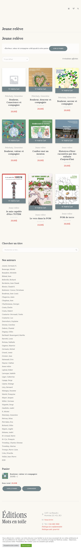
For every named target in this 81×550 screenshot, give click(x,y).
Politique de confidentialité (52, 527)
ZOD (4, 460)
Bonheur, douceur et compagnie (40, 101)
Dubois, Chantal (8, 328)
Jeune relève (40, 147)
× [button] (2, 473)
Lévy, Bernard (7, 387)
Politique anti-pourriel (50, 529)
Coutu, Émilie (7, 307)
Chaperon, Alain (8, 297)
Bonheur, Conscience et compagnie (14, 102)
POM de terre (67, 217)
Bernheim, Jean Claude (10, 283)
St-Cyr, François (8, 439)
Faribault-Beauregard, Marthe (13, 335)
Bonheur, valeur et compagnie (14, 152)
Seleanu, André (7, 432)
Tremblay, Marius (9, 446)
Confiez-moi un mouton (40, 152)
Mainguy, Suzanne (9, 391)
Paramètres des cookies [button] (11, 545)
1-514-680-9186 (53, 524)
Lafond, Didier (7, 370)
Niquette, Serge (8, 405)
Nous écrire (48, 520)
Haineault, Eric (8, 359)
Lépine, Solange (8, 384)
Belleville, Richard (9, 280)
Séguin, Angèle (7, 429)
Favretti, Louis (7, 339)
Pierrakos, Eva (7, 422)
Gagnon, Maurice (8, 346)
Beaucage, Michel (8, 269)
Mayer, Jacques (7, 398)
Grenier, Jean (7, 356)
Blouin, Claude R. (8, 287)
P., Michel (5, 411)
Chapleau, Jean (7, 300)
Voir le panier (58, 48)
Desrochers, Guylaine (10, 321)
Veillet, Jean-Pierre (9, 457)
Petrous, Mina (7, 418)
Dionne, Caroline (8, 325)
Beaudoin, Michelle (9, 273)
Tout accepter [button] (26, 545)
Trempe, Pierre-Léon (10, 450)
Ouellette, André (8, 408)
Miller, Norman (8, 401)
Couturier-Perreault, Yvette (12, 314)
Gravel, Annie (7, 352)
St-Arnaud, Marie (8, 436)
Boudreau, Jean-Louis (10, 293)
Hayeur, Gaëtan (8, 363)
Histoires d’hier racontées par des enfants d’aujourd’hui (67, 155)
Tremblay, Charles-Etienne (12, 443)
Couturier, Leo (7, 318)
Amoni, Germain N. (9, 266)
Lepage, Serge (7, 380)
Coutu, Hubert (7, 311)
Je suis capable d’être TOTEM (14, 212)
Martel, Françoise (8, 394)
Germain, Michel (8, 349)
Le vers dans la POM (40, 218)
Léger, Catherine (8, 377)
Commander (31, 489)
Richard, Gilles (7, 425)
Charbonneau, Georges (10, 304)
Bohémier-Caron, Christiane (13, 290)
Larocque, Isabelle (8, 373)
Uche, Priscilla (7, 453)
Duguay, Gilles (7, 332)
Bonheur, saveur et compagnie (67, 102)
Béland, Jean (6, 276)
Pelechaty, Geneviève (14, 96)
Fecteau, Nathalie (8, 342)
